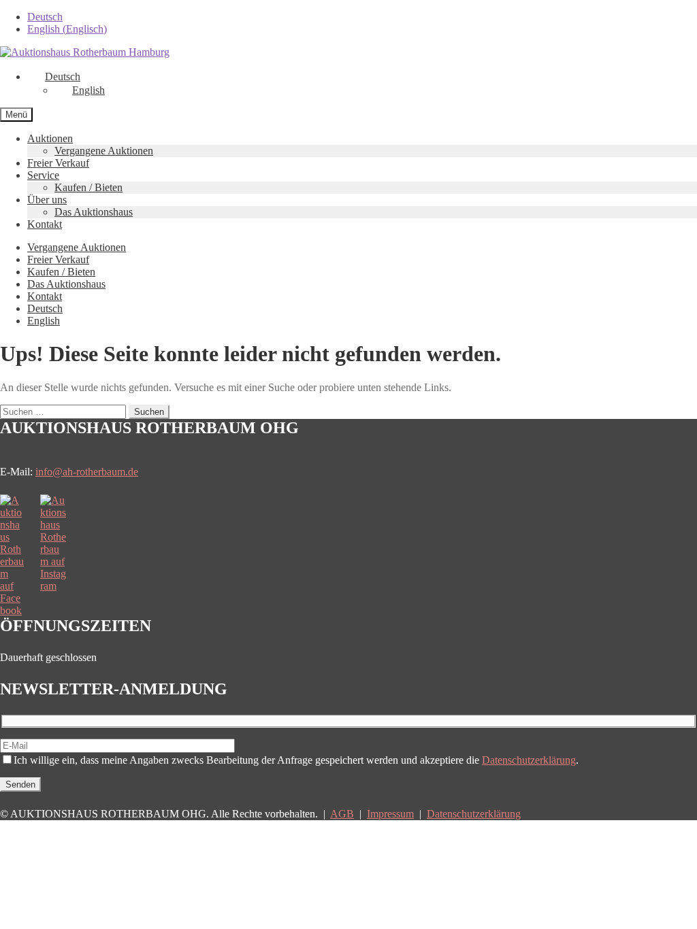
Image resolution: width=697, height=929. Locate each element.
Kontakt (44, 224)
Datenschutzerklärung (529, 760)
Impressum (390, 814)
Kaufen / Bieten (88, 187)
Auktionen (50, 138)
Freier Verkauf (58, 163)
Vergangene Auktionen (103, 150)
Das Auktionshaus (93, 212)
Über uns (47, 199)
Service (43, 175)
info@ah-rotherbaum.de (86, 471)
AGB (342, 814)
